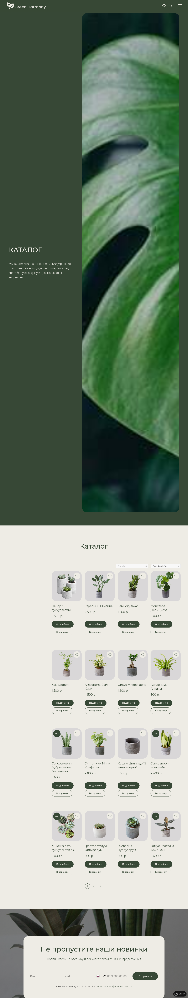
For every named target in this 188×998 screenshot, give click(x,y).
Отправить (145, 976)
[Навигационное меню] (180, 5)
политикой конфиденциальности (114, 986)
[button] (164, 6)
